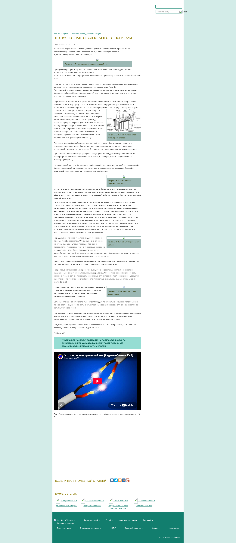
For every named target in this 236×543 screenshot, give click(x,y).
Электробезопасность (133, 528)
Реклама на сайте (92, 520)
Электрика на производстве (90, 528)
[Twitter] (116, 480)
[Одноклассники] (120, 480)
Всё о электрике (61, 34)
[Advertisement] (97, 447)
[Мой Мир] (124, 480)
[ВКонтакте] (112, 480)
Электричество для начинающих (86, 34)
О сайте (109, 520)
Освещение (155, 528)
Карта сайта (148, 520)
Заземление (174, 528)
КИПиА (113, 528)
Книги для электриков (127, 520)
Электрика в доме (64, 528)
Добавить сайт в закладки (170, 7)
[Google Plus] (127, 480)
